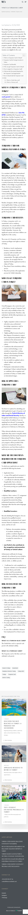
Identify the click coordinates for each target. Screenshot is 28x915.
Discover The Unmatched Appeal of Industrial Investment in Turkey (13, 860)
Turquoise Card (12, 674)
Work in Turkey (6, 677)
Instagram (4, 895)
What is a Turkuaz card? (12, 82)
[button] (25, 2)
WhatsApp (4, 897)
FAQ (5, 78)
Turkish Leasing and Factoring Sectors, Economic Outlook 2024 (13, 855)
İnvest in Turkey (6, 668)
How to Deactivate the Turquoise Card (13, 76)
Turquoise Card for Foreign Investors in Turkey (13, 61)
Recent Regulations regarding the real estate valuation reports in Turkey (13, 849)
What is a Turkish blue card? (13, 80)
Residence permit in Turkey (9, 671)
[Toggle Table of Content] (23, 55)
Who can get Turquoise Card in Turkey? (14, 67)
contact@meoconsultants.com (9, 881)
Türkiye (4, 674)
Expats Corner (19, 11)
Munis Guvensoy (6, 11)
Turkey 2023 (21, 671)
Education (8, 787)
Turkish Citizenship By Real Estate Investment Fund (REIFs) (12, 843)
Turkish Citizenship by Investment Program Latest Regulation (12, 865)
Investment (15, 668)
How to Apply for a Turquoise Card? (13, 69)
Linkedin (4, 893)
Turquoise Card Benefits (10, 64)
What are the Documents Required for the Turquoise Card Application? (13, 72)
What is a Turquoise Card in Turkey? (13, 58)
